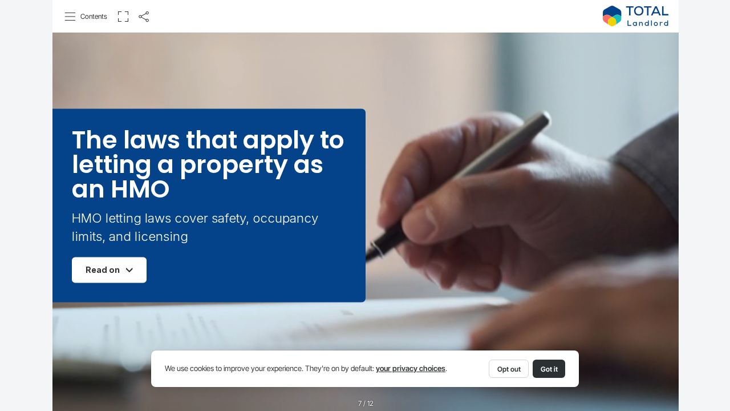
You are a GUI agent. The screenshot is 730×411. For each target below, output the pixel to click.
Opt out (509, 369)
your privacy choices (410, 368)
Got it (549, 369)
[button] (86, 16)
